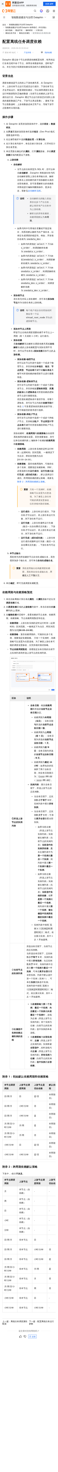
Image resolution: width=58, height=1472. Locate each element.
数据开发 (19, 30)
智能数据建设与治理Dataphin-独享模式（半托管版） (26, 27)
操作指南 (8, 30)
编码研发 (29, 30)
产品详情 (27, 52)
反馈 (34, 1336)
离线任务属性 (24, 33)
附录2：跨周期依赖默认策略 (31, 481)
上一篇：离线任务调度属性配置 (14, 1322)
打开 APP (49, 4)
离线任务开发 (10, 33)
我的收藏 (48, 52)
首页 (4, 24)
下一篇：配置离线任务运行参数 (41, 1322)
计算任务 (39, 30)
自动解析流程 (34, 190)
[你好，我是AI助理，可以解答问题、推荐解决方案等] (41, 11)
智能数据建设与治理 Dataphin (21, 24)
